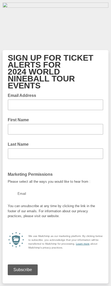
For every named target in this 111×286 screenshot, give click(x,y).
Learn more (83, 243)
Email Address (23, 95)
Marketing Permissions (30, 174)
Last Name (18, 144)
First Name (18, 120)
